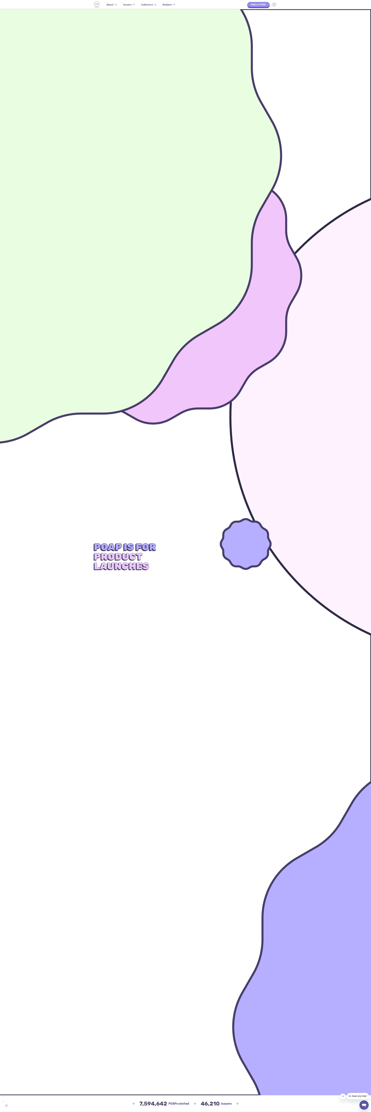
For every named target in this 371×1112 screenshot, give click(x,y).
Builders (167, 4)
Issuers (127, 4)
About (110, 4)
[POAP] (97, 4)
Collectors (147, 4)
